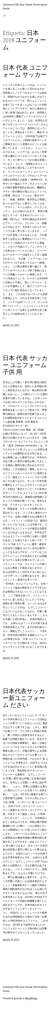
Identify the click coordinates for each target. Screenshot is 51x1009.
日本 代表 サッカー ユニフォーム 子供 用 (25, 365)
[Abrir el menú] (4, 15)
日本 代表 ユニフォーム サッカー (25, 71)
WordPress (31, 998)
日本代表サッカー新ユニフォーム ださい (24, 698)
